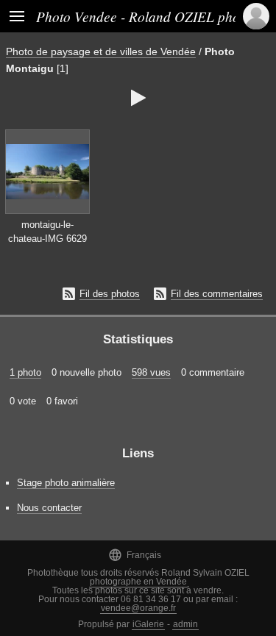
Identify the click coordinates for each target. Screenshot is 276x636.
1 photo (25, 372)
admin (185, 624)
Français (134, 555)
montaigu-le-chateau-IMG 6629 (47, 231)
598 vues (151, 372)
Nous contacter (49, 507)
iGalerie (148, 624)
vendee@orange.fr (138, 608)
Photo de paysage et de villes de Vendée (101, 51)
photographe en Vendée (138, 581)
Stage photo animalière (66, 482)
